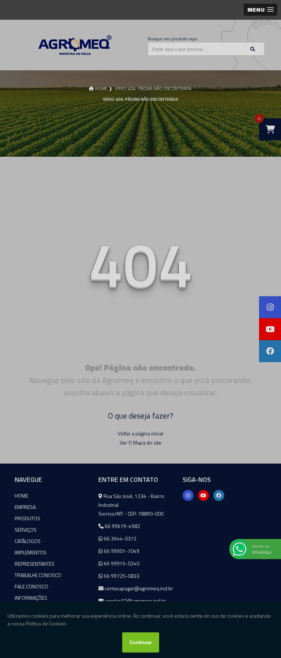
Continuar (141, 642)
